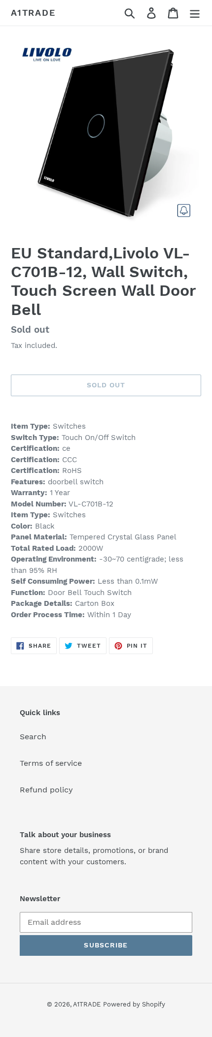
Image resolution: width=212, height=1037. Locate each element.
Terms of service (51, 763)
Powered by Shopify (134, 1004)
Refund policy (46, 789)
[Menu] (195, 13)
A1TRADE (33, 12)
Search (33, 736)
